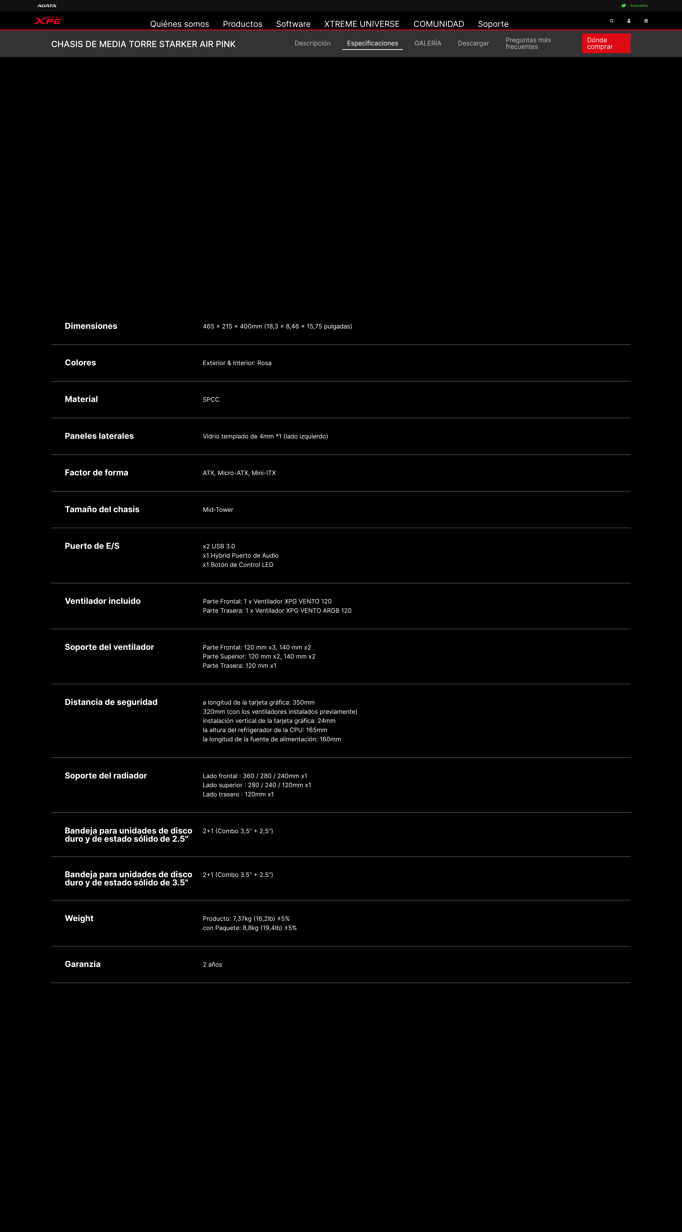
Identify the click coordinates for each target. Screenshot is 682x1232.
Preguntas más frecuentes (528, 43)
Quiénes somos (179, 24)
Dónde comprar (600, 43)
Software (293, 24)
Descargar (473, 43)
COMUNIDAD (438, 24)
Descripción (313, 43)
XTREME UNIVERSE (362, 24)
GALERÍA (428, 43)
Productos (242, 24)
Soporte (493, 24)
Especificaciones (372, 43)
